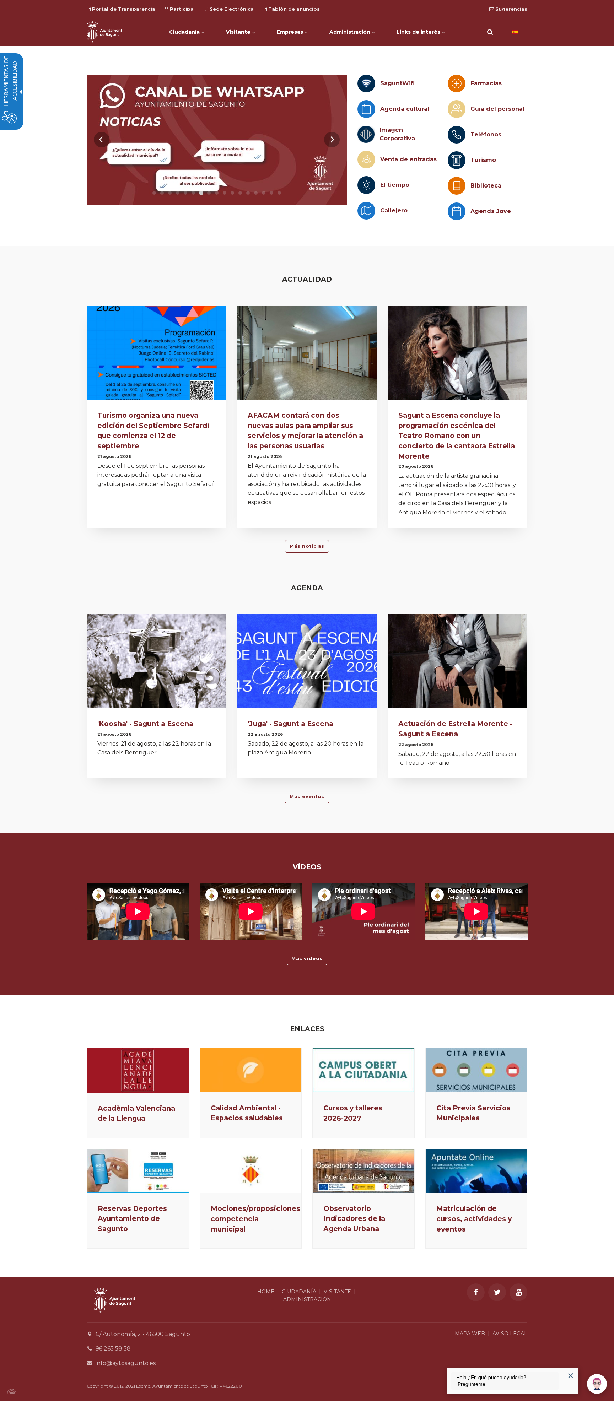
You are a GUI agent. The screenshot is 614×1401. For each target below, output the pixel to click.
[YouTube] (518, 1292)
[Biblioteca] (456, 186)
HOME (265, 1291)
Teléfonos (485, 134)
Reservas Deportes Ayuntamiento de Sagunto (132, 1218)
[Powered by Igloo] (10, 1391)
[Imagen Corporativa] (366, 134)
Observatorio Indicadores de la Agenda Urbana (354, 1218)
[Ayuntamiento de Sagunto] (104, 32)
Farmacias (486, 83)
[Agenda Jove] (456, 211)
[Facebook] (476, 1292)
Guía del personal (497, 109)
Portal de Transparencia (123, 9)
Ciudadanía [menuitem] (185, 32)
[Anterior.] (101, 139)
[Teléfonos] (456, 135)
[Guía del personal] (456, 109)
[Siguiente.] (332, 139)
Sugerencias (510, 9)
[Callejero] (366, 211)
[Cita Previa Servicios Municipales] (476, 1070)
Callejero (394, 210)
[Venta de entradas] (366, 159)
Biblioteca (485, 185)
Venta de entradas (408, 159)
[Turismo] (456, 160)
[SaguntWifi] (366, 83)
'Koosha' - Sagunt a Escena (145, 723)
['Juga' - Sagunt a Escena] (307, 663)
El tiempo (394, 185)
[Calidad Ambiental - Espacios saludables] (251, 1070)
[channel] (217, 140)
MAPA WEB (470, 1333)
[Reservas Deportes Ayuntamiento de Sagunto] (138, 1171)
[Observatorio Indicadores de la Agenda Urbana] (363, 1171)
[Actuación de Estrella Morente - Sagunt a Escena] (457, 663)
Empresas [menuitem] (291, 32)
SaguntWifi (397, 83)
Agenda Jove (490, 211)
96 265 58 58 (113, 1348)
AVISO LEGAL (509, 1333)
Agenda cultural (404, 109)
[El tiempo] (366, 185)
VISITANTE (337, 1291)
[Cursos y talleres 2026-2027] (363, 1070)
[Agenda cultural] (366, 109)
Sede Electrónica (231, 9)
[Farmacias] (456, 83)
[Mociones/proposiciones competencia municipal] (251, 1171)
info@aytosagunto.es (126, 1363)
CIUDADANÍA (299, 1291)
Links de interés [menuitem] (419, 32)
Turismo (483, 160)
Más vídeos (306, 958)
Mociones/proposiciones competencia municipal (255, 1218)
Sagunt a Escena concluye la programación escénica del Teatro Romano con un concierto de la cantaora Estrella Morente (456, 435)
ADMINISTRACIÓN (307, 1299)
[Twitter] (497, 1292)
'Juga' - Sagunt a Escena (290, 723)
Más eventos (307, 796)
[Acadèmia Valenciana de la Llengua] (138, 1070)
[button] (490, 32)
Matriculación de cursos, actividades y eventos (474, 1218)
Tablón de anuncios (293, 9)
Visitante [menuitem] (239, 32)
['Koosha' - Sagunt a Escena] (156, 663)
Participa (181, 9)
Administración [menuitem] (350, 32)
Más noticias (307, 546)
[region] (217, 140)
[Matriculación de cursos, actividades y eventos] (476, 1171)
